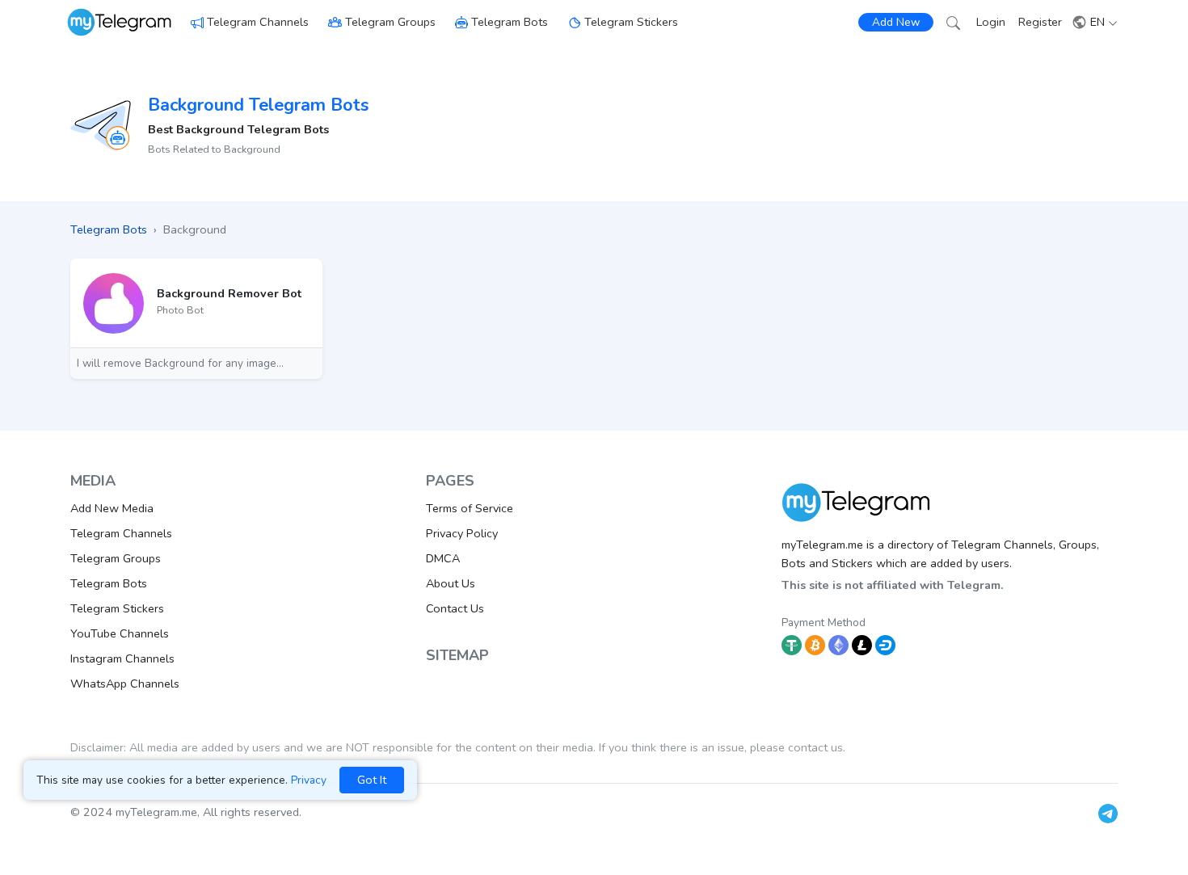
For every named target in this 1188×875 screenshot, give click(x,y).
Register (1040, 22)
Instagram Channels (122, 658)
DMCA (443, 558)
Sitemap (457, 655)
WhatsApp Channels (124, 683)
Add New (896, 22)
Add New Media (112, 508)
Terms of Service (469, 508)
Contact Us (455, 608)
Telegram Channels (258, 22)
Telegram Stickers (631, 22)
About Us (450, 583)
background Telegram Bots (258, 105)
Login (990, 22)
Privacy (308, 780)
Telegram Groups (390, 22)
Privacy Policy (462, 533)
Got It (371, 780)
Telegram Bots (509, 22)
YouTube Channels (119, 633)
